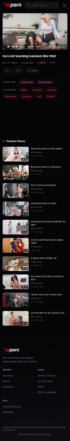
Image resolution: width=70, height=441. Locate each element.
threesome (10, 96)
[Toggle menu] (64, 5)
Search (6, 381)
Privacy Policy (45, 381)
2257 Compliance (47, 392)
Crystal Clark (27, 82)
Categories (8, 386)
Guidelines (8, 412)
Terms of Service (47, 375)
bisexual (52, 89)
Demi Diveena (45, 82)
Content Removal (12, 406)
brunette (37, 89)
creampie (26, 96)
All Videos (8, 375)
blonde (50, 96)
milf (39, 96)
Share (34, 70)
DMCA (41, 386)
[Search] (56, 5)
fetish (24, 89)
